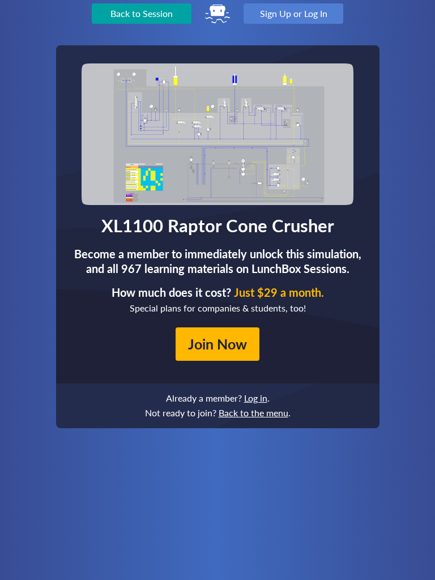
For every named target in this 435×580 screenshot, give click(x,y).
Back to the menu (253, 412)
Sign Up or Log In (293, 13)
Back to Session (141, 13)
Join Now (217, 343)
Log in (255, 398)
